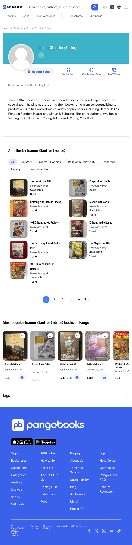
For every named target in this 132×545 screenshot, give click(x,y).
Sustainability (79, 479)
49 (91, 70)
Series (15, 497)
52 (114, 70)
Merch (74, 501)
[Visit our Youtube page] (111, 531)
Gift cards (17, 504)
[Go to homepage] (12, 7)
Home (6, 28)
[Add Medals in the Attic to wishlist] (77, 335)
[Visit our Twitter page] (97, 531)
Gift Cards (96, 16)
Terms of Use (34, 527)
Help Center (108, 460)
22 (68, 70)
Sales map (48, 494)
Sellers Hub (48, 468)
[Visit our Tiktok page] (119, 531)
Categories (18, 475)
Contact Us (107, 468)
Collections (18, 468)
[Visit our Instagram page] (104, 531)
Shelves (16, 489)
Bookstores (75, 16)
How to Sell (48, 460)
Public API (77, 508)
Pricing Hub (49, 487)
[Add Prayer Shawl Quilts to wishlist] (50, 335)
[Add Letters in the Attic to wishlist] (105, 335)
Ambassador (79, 494)
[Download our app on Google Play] (45, 442)
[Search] (94, 7)
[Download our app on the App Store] (22, 441)
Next (87, 299)
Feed (44, 501)
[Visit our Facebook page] (89, 531)
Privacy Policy (47, 527)
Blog (73, 487)
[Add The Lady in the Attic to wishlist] (22, 335)
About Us (76, 460)
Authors (18, 28)
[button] (66, 395)
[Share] (41, 55)
